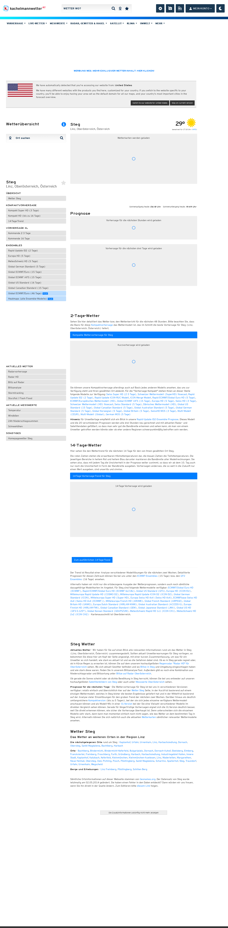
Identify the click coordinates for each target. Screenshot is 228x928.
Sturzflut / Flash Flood (20, 398)
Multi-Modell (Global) (92, 414)
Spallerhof (172, 761)
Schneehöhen (15, 426)
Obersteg (75, 745)
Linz (155, 742)
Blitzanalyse (14, 387)
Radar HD (13, 377)
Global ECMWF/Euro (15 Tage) (25, 272)
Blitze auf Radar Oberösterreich (133, 673)
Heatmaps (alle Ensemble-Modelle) (30, 298)
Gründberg (124, 754)
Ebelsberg (177, 750)
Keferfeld (106, 757)
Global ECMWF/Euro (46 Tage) (27, 293)
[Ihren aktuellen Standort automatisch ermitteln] (120, 8)
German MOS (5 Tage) (118, 414)
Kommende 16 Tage (19, 238)
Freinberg (91, 754)
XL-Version (126, 703)
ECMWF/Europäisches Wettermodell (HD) (93, 401)
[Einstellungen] (160, 8)
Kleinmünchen (120, 757)
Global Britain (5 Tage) (136, 411)
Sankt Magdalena (91, 745)
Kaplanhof (125, 742)
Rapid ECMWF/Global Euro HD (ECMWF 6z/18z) (109, 591)
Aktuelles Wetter (19, 366)
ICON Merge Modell (140, 397)
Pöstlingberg (128, 761)
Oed (99, 761)
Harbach (118, 745)
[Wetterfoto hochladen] (170, 8)
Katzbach (94, 757)
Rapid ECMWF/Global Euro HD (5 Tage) (173, 397)
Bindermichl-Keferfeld (116, 750)
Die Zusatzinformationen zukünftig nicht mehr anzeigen (134, 812)
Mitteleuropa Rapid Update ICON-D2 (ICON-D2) (146, 594)
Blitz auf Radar (16, 382)
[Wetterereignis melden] (180, 8)
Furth (114, 754)
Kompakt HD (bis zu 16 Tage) (24, 215)
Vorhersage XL (17, 228)
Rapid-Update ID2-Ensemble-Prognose (157, 419)
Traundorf (191, 761)
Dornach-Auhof (163, 750)
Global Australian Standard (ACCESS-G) (160, 604)
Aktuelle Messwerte (21, 405)
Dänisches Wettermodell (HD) (159, 404)
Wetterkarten (149, 717)
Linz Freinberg (108, 769)
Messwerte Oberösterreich (150, 681)
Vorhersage (15, 23)
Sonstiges (13, 433)
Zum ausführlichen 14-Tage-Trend (92, 560)
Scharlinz (161, 761)
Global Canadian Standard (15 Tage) (28, 288)
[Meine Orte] (127, 8)
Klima (131, 23)
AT (44, 7)
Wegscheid (97, 764)
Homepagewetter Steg (20, 438)
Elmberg (188, 750)
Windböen (13, 415)
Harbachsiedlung (167, 742)
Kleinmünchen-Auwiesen (142, 757)
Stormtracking (16, 393)
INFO (194, 129)
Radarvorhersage (17, 371)
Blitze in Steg (147, 666)
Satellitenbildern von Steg (103, 681)
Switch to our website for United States (150, 103)
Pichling (107, 761)
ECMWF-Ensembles (147, 576)
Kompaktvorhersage (21, 205)
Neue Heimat (77, 761)
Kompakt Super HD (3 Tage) (23, 210)
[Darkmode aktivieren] (220, 8)
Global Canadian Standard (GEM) (118, 607)
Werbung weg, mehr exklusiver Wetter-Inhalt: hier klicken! (114, 71)
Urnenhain (145, 742)
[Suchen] (113, 8)
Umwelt (145, 23)
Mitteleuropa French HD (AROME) (124, 601)
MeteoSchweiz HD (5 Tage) (23, 261)
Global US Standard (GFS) (150, 591)
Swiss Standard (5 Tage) (128, 404)
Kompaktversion (97, 700)
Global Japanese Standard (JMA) (156, 607)
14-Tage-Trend (16, 221)
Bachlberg (106, 745)
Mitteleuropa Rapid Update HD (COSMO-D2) (94, 594)
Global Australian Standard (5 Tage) (154, 407)
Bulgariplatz (136, 750)
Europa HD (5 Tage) (19, 256)
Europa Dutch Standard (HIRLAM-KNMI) (115, 604)
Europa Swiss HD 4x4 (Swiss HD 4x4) (151, 597)
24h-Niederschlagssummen (23, 421)
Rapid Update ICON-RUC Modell (112, 397)
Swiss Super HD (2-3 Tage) (121, 394)
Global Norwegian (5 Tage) (107, 411)
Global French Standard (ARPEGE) (163, 601)
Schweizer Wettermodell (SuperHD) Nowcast (162, 394)
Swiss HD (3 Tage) (186, 401)
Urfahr (135, 742)
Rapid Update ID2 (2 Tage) (23, 250)
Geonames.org (147, 779)
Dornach (182, 742)
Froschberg (104, 754)
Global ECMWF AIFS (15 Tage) (25, 277)
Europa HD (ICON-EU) (178, 591)
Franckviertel (77, 754)
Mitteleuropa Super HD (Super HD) (110, 597)
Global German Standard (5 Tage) (27, 266)
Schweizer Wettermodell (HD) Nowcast (91, 404)
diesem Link (143, 785)
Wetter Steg (14, 198)
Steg (181, 761)
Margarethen (184, 757)
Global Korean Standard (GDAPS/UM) (108, 611)
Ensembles (14, 245)
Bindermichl (96, 750)
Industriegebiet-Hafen (173, 754)
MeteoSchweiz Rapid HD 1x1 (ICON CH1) (152, 611)
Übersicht (13, 193)
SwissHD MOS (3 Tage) (163, 411)
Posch (116, 761)
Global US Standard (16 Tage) (25, 282)
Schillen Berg (140, 769)
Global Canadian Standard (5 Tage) (113, 407)
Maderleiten (169, 757)
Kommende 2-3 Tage (19, 233)
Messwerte (58, 23)
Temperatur (14, 410)
